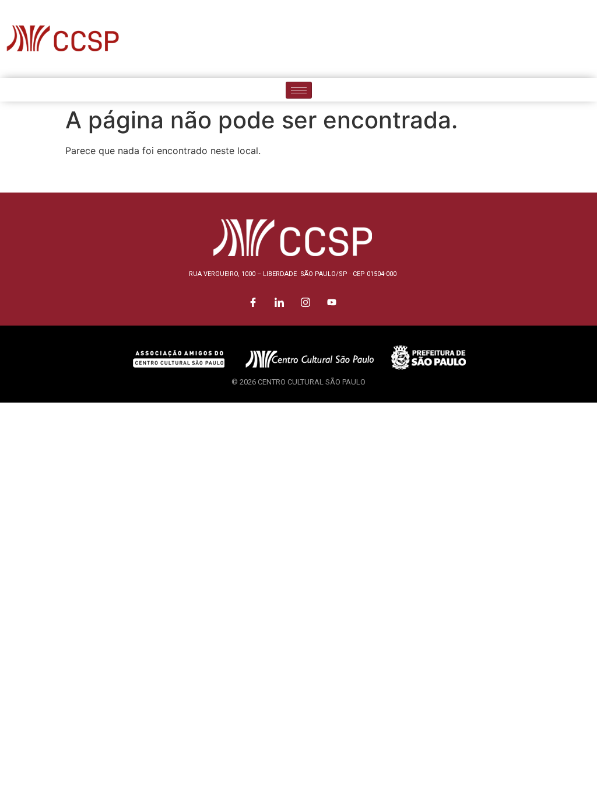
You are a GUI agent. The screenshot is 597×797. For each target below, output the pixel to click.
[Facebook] (506, 39)
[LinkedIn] (533, 39)
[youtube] (585, 39)
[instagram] (559, 39)
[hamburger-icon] (299, 90)
